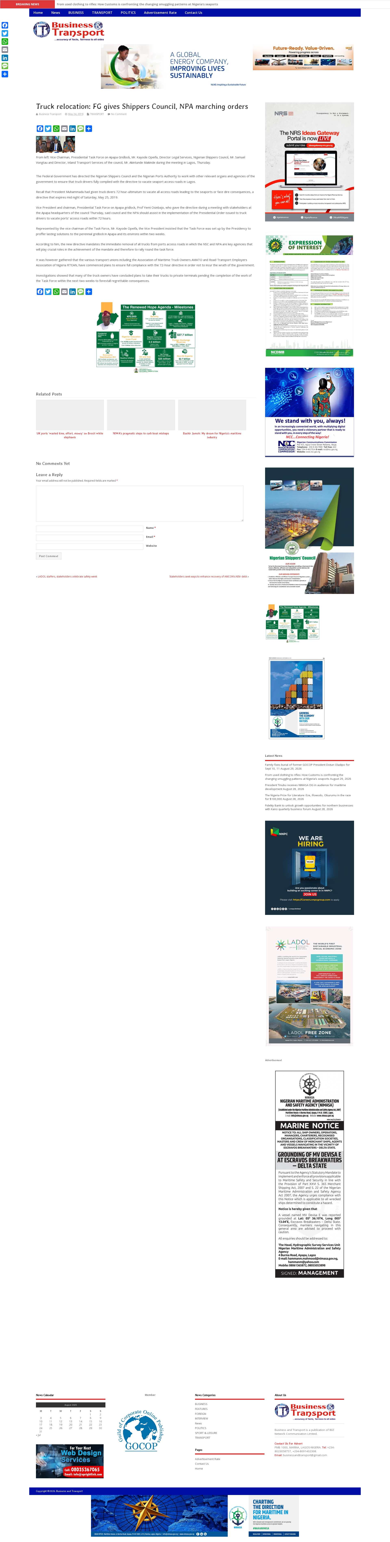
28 (80, 1428)
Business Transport (50, 114)
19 (60, 1424)
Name (151, 528)
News (55, 12)
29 (90, 1428)
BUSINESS (76, 12)
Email (150, 537)
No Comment (119, 114)
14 (80, 1421)
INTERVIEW (201, 1418)
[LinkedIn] (5, 58)
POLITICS (128, 12)
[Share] (5, 74)
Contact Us (193, 12)
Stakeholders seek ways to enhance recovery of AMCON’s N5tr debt (208, 576)
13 (70, 1421)
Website (151, 546)
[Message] (5, 66)
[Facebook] (5, 25)
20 (70, 1424)
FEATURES (201, 1409)
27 (70, 1428)
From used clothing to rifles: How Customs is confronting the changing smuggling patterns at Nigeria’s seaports (304, 777)
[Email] (5, 50)
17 (40, 1424)
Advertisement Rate (160, 12)
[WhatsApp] (5, 41)
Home (38, 12)
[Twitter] (5, 33)
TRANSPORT (102, 12)
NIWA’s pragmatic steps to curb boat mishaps (141, 433)
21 (80, 1424)
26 (60, 1428)
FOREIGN (200, 1414)
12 (60, 1421)
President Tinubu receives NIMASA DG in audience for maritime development (111, 4)
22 (90, 1424)
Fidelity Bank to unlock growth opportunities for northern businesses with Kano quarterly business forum (309, 807)
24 (40, 1428)
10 (40, 1421)
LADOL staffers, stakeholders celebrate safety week (67, 576)
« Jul (38, 1435)
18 (50, 1424)
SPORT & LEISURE (206, 1433)
